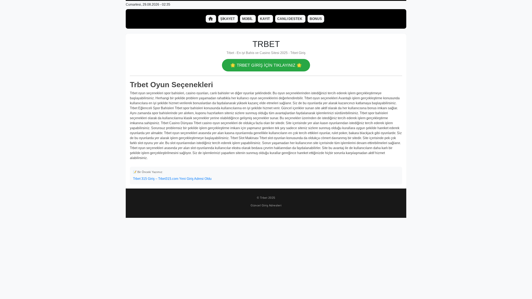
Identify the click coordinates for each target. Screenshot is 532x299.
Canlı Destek (290, 19)
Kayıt (265, 19)
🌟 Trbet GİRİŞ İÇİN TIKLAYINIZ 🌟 (266, 65)
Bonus (316, 19)
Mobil (248, 19)
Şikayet (228, 19)
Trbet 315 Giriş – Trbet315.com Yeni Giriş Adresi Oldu (172, 178)
